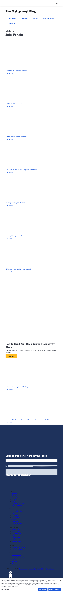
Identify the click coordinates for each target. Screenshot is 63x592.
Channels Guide (16, 531)
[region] (31, 585)
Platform (35, 18)
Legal (13, 563)
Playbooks (15, 515)
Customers (15, 521)
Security (14, 519)
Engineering (24, 18)
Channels (14, 513)
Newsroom (15, 495)
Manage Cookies (50, 569)
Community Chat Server (19, 557)
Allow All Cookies (42, 589)
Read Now (11, 356)
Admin (14, 535)
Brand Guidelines (17, 505)
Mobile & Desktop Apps (18, 547)
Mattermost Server (17, 549)
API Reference (16, 537)
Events (14, 499)
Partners (14, 497)
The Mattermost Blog (21, 11)
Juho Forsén (9, 73)
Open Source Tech (48, 18)
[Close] (60, 580)
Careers (14, 501)
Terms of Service (23, 569)
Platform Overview (17, 511)
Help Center (15, 561)
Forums (14, 559)
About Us (14, 493)
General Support (16, 555)
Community (11, 24)
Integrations (15, 517)
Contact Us (15, 565)
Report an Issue (16, 541)
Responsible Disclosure (18, 503)
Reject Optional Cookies (54, 589)
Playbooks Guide (16, 533)
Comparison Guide (17, 523)
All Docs (14, 539)
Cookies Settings (5, 589)
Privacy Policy (32, 569)
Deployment (15, 529)
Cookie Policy (40, 569)
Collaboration (12, 18)
